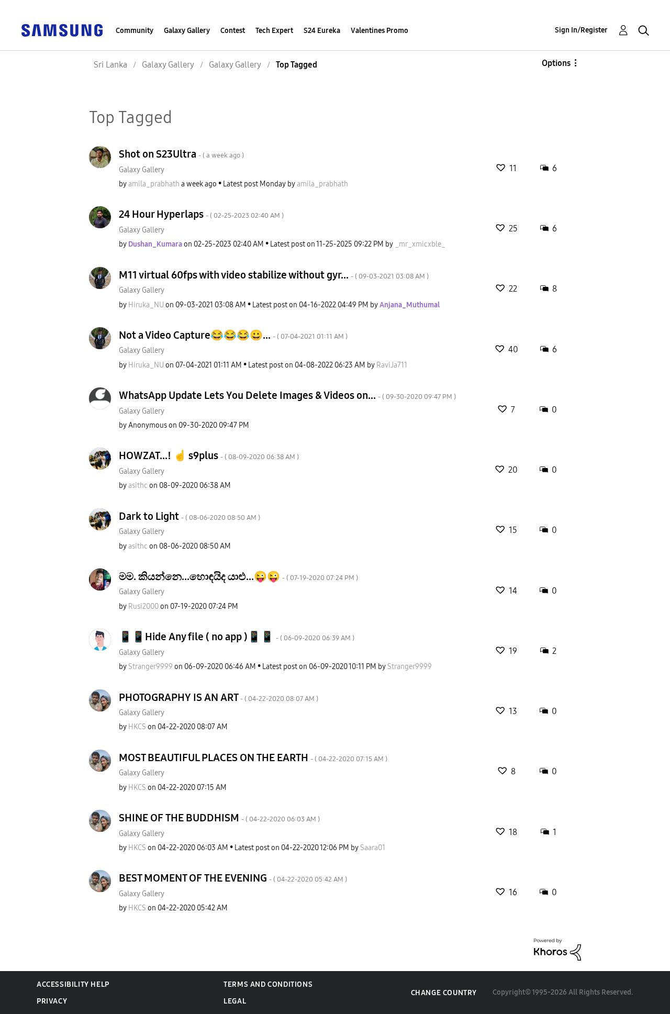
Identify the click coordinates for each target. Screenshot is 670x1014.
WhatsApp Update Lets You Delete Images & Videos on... (287, 395)
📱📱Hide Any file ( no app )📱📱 (236, 636)
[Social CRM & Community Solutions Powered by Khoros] (557, 949)
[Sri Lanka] (62, 30)
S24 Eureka (322, 30)
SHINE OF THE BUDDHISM (219, 817)
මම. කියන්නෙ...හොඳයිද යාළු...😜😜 (238, 576)
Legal (235, 1001)
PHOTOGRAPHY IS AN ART (218, 697)
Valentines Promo (379, 30)
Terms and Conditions (268, 984)
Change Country (444, 992)
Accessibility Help (73, 984)
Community (134, 30)
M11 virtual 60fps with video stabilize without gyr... (274, 275)
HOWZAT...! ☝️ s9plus (209, 455)
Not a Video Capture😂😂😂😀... (233, 335)
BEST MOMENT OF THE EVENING (233, 878)
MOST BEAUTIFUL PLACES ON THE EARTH (253, 757)
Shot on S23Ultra (181, 154)
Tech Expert (274, 30)
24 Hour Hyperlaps (201, 214)
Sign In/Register (581, 30)
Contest (232, 30)
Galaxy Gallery (187, 30)
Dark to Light (189, 516)
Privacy (52, 1001)
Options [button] (556, 63)
